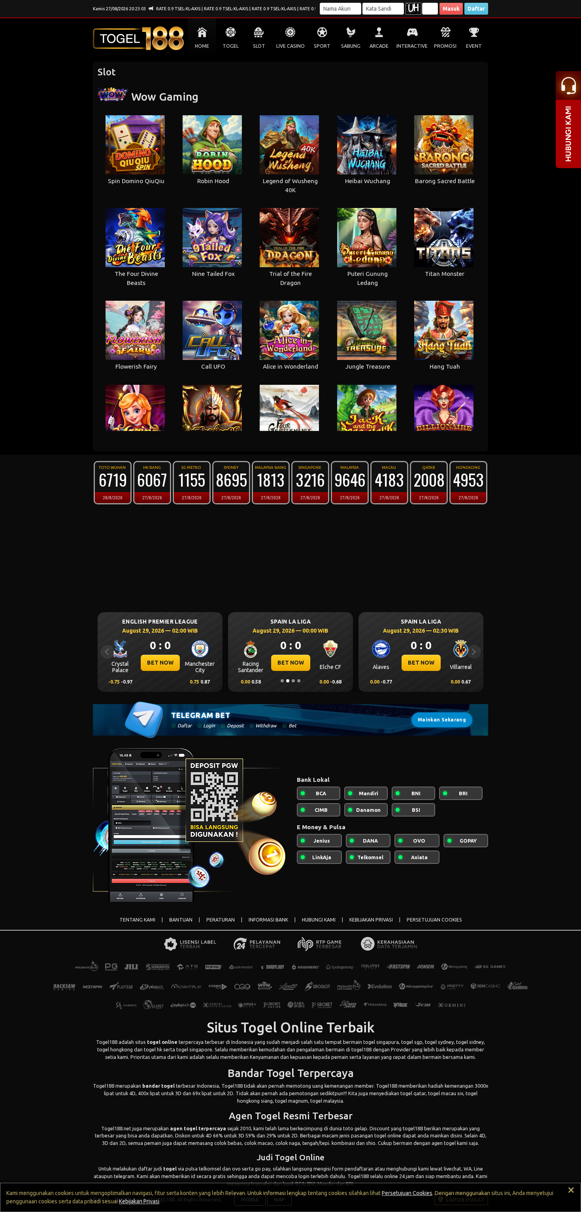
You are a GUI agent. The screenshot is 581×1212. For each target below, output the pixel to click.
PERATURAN (220, 919)
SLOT (259, 46)
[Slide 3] (293, 680)
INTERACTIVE (412, 46)
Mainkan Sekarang (442, 719)
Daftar (476, 9)
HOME (202, 46)
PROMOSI (445, 46)
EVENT (474, 46)
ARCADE (379, 46)
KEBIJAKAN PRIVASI (371, 919)
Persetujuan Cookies (407, 1193)
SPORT (322, 46)
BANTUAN (180, 919)
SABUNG (350, 46)
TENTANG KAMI (137, 919)
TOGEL (231, 46)
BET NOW (160, 662)
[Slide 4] (298, 680)
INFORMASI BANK (268, 919)
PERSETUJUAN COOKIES (434, 919)
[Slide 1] (282, 680)
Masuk (451, 9)
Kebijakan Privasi (139, 1201)
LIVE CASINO (290, 46)
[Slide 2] (287, 680)
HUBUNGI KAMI (319, 919)
